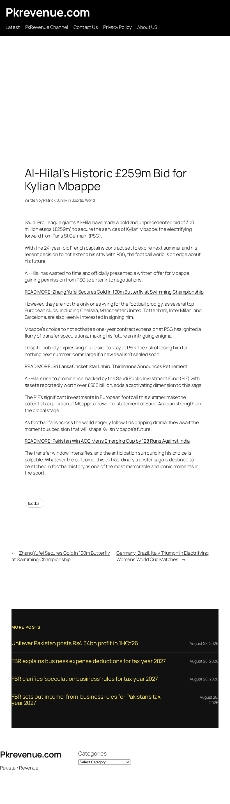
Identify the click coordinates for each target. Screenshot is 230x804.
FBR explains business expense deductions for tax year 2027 (89, 661)
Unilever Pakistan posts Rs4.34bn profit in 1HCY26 (75, 643)
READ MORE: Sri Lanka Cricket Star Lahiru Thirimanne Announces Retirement (106, 366)
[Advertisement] (115, 95)
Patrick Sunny (55, 200)
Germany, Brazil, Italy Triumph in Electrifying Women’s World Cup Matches (162, 556)
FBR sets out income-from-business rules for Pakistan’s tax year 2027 (86, 700)
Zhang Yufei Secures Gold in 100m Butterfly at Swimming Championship (61, 556)
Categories (92, 753)
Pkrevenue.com (48, 12)
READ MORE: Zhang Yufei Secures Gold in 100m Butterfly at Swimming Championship (114, 292)
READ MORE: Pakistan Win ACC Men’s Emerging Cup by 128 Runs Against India (107, 441)
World (90, 200)
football (34, 503)
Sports (77, 200)
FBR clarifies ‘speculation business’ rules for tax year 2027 (85, 679)
